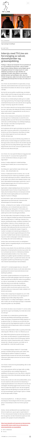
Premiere (5, 431)
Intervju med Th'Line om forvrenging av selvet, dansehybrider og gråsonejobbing (14, 57)
